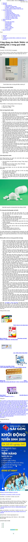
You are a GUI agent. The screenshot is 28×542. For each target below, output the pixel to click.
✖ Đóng (23, 267)
